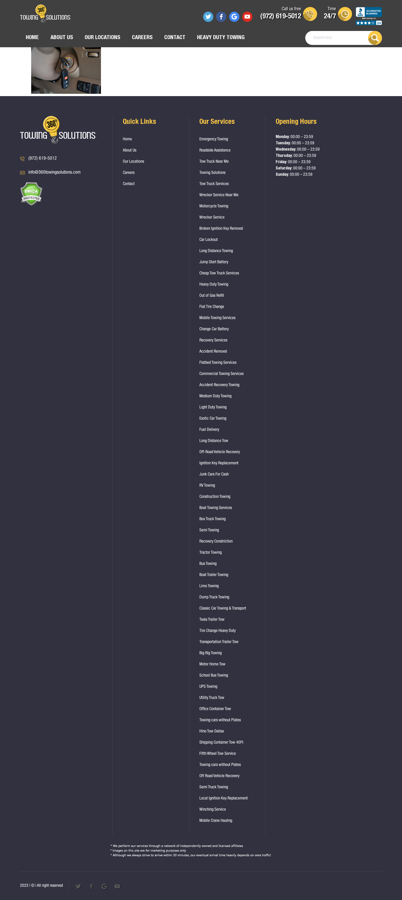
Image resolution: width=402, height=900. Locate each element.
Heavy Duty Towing (221, 38)
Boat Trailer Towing (213, 575)
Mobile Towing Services (217, 318)
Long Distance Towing (216, 251)
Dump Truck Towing (214, 597)
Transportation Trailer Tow (218, 642)
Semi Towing (209, 530)
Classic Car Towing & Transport (222, 609)
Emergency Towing (213, 139)
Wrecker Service (211, 218)
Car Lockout (208, 240)
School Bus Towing (213, 676)
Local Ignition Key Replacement (223, 798)
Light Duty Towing (213, 407)
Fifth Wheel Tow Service (217, 754)
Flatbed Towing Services (217, 363)
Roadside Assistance (215, 150)
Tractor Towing (210, 553)
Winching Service (212, 810)
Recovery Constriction (216, 541)
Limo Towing (209, 586)
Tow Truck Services (214, 184)
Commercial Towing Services (221, 374)
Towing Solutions (212, 173)
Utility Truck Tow (211, 698)
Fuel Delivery (209, 430)
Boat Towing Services (215, 508)
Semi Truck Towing (213, 787)
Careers (142, 38)
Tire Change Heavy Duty (217, 631)
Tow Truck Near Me (214, 162)
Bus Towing (208, 564)
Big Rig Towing (210, 653)
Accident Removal (213, 352)
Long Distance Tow (213, 441)
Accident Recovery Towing (219, 385)
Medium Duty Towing (215, 396)
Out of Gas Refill (211, 296)
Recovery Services (213, 340)
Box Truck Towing (212, 519)
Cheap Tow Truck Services (219, 273)
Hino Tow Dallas (211, 731)
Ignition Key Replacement (218, 463)
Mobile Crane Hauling (215, 821)
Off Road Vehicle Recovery (219, 776)
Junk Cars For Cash (214, 474)
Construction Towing (214, 497)
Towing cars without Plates (220, 720)
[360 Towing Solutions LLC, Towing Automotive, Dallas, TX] (369, 18)
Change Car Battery (214, 329)
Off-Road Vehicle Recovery (219, 452)
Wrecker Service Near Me (218, 195)
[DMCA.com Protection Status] (31, 205)
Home (32, 38)
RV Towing (207, 486)
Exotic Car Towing (212, 419)
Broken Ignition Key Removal (221, 229)
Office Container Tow (215, 709)
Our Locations (102, 38)
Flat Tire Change (211, 307)
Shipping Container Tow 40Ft (221, 743)
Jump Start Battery (213, 262)
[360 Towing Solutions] (45, 14)
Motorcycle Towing (213, 206)
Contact (174, 38)
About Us (61, 38)
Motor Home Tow (212, 664)
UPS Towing (208, 687)
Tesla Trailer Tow (211, 620)
